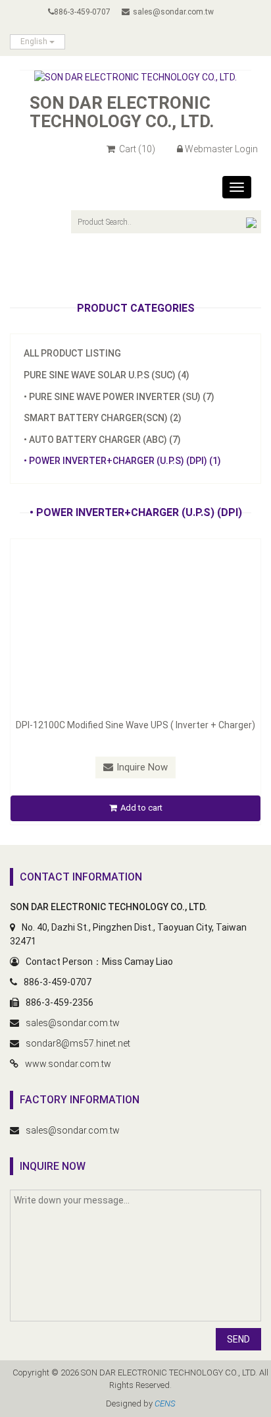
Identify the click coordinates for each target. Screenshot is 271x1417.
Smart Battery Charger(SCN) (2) (103, 418)
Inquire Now (142, 767)
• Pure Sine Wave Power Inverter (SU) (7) (119, 396)
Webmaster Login (221, 149)
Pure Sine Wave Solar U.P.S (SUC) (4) (106, 375)
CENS (165, 1403)
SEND (238, 1339)
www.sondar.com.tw (68, 1063)
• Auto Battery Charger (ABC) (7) (102, 439)
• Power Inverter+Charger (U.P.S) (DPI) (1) (122, 460)
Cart (136, 149)
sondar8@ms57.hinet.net (78, 1043)
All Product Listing (72, 353)
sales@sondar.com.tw (173, 11)
